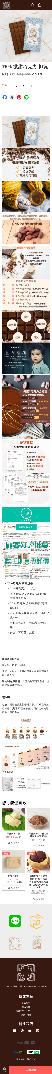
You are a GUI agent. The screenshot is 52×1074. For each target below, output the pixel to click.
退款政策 (31, 1059)
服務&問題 (26, 1015)
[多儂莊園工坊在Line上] (38, 1032)
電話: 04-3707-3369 (26, 1011)
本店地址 (26, 1007)
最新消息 (26, 1003)
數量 (4, 85)
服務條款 (20, 1059)
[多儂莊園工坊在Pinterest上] (22, 1032)
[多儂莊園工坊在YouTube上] (30, 1032)
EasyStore (42, 986)
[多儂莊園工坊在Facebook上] (15, 1032)
